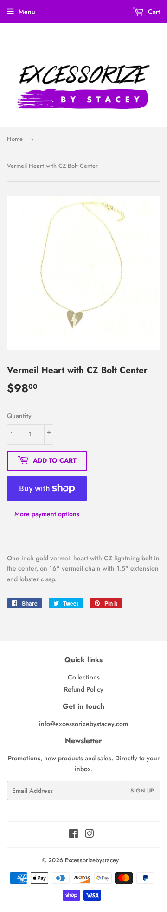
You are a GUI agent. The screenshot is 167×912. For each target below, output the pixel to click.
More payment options (46, 514)
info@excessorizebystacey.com (83, 723)
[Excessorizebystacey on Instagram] (89, 834)
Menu (27, 11)
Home (15, 138)
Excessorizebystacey (92, 860)
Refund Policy (83, 689)
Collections (84, 677)
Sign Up (142, 790)
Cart (153, 11)
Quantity (19, 415)
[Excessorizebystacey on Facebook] (73, 834)
